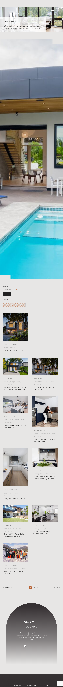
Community (7, 568)
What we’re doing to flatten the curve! (42, 533)
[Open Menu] (52, 11)
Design (12, 382)
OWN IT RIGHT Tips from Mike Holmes (44, 440)
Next (56, 588)
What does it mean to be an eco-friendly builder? (44, 478)
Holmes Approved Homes (41, 434)
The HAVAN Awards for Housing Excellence (14, 535)
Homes (12, 347)
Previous (8, 588)
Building (6, 347)
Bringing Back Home (13, 350)
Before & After (37, 382)
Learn (45, 686)
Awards (6, 528)
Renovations (37, 384)
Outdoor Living (9, 496)
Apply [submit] (7, 294)
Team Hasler (8, 384)
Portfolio (17, 686)
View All (6, 299)
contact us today (33, 646)
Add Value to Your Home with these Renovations (15, 388)
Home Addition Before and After (43, 388)
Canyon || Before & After (15, 499)
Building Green (45, 474)
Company (31, 686)
